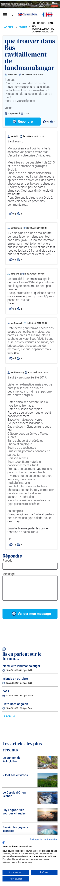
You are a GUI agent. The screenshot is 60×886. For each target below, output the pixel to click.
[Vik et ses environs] (48, 785)
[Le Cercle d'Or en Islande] (48, 803)
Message (8, 574)
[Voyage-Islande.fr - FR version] (45, 14)
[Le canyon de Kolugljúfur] (48, 768)
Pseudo (7, 560)
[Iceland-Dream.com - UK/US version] (50, 14)
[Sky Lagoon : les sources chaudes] (48, 820)
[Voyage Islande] (28, 14)
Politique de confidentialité (44, 839)
